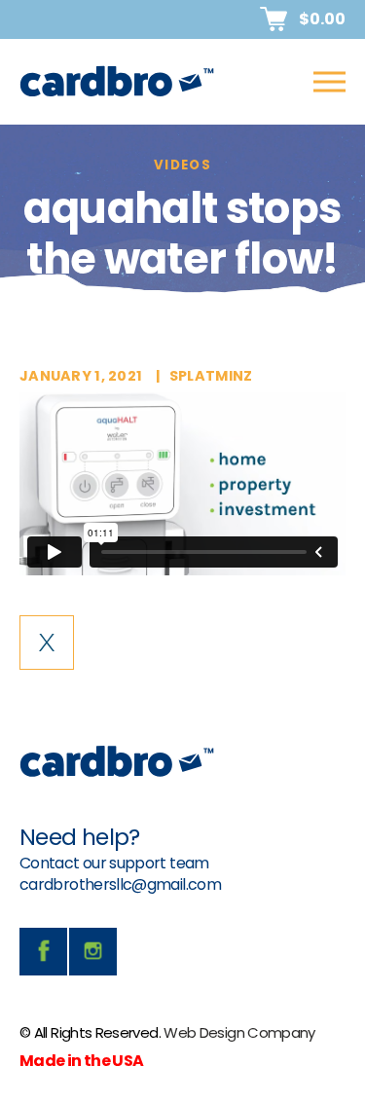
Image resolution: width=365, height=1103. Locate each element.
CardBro (116, 82)
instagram (93, 951)
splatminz (211, 376)
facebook (43, 951)
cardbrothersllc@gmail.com (120, 884)
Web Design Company (239, 1032)
